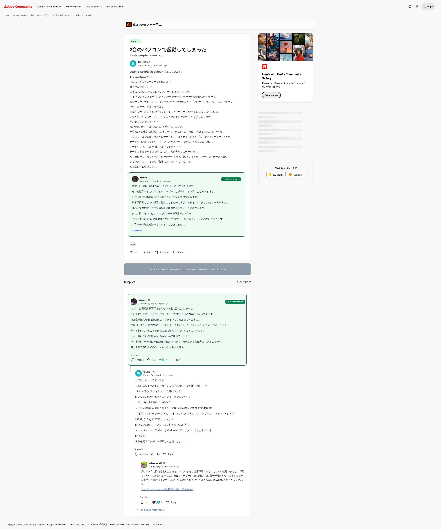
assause (143, 177)
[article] (187, 330)
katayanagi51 (155, 462)
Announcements (73, 6)
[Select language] (417, 6)
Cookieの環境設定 (99, 524)
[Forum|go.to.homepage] (18, 6)
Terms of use (74, 524)
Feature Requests (93, 6)
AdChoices (159, 524)
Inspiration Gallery (114, 6)
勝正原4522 (144, 61)
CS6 (133, 244)
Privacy (85, 524)
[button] (428, 6)
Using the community (56, 524)
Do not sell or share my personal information (129, 524)
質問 (55, 15)
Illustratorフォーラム (40, 15)
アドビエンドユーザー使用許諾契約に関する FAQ (167, 489)
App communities (20, 15)
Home (6, 15)
